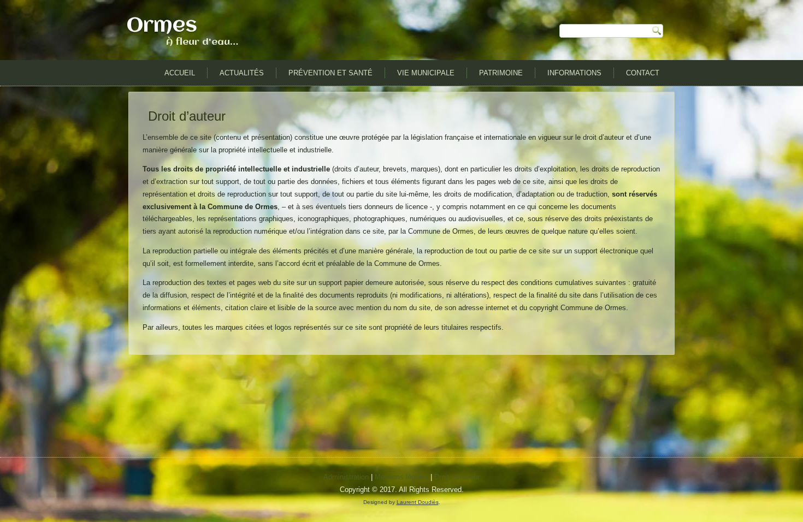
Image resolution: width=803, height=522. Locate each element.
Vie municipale (425, 73)
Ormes (162, 26)
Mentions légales (401, 477)
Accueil (179, 73)
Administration (346, 477)
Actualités (242, 73)
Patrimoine (501, 73)
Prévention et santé (330, 73)
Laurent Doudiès (418, 502)
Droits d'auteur (457, 477)
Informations (574, 73)
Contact (642, 73)
